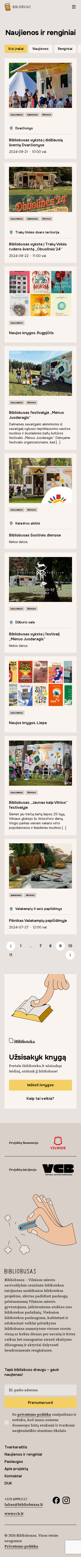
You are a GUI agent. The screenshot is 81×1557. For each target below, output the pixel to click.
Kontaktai (13, 1476)
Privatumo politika (21, 1546)
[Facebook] (56, 1499)
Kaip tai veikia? (40, 1098)
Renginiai (65, 49)
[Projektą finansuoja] (58, 1143)
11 (10, 955)
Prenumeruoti (40, 1402)
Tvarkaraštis (15, 1447)
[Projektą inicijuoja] (58, 1170)
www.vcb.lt (13, 1513)
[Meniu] (74, 7)
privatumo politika (34, 1414)
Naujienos (41, 49)
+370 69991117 (15, 1498)
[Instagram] (66, 1499)
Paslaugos (13, 1461)
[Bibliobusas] (17, 7)
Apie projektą (16, 1468)
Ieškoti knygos (40, 1085)
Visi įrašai (16, 49)
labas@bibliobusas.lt (23, 1504)
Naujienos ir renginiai (23, 1454)
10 (70, 946)
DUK (8, 1483)
